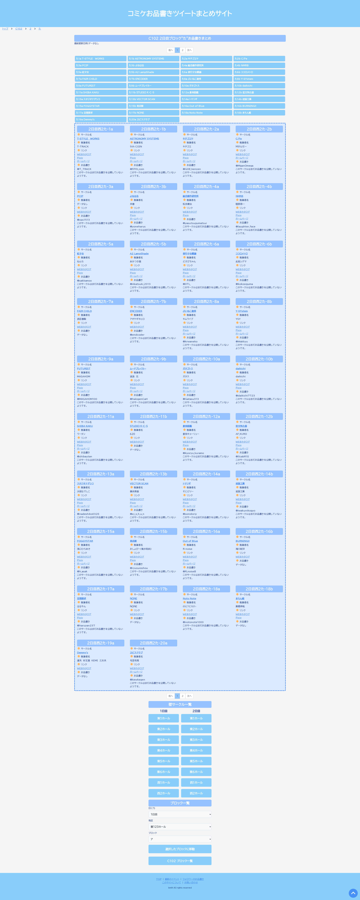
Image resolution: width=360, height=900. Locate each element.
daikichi (241, 368)
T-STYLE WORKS (88, 139)
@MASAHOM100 (87, 399)
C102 (18, 29)
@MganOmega (244, 166)
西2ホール (163, 793)
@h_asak (82, 571)
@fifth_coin (137, 169)
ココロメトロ (242, 253)
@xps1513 (83, 220)
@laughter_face (245, 226)
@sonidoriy (190, 514)
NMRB (239, 196)
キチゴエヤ (188, 139)
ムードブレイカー (138, 368)
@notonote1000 (193, 622)
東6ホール (163, 771)
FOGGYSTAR (85, 541)
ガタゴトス (188, 368)
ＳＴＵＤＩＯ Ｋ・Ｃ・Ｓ (139, 426)
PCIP (80, 196)
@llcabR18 (242, 456)
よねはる (134, 196)
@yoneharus (138, 226)
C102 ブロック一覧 (180, 860)
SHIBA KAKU (85, 426)
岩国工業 (240, 483)
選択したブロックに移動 (180, 849)
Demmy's (82, 652)
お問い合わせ (191, 882)
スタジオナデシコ (85, 483)
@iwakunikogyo (245, 510)
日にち (151, 808)
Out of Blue (190, 541)
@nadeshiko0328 (88, 514)
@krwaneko (190, 341)
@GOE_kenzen (192, 169)
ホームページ (83, 161)
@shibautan (84, 456)
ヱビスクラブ (136, 652)
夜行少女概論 (189, 253)
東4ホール (163, 750)
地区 (150, 820)
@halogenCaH (139, 399)
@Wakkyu (242, 341)
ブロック (152, 833)
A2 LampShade (139, 253)
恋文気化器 (241, 426)
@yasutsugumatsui (195, 223)
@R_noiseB (189, 571)
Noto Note (189, 598)
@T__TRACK (84, 169)
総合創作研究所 (191, 196)
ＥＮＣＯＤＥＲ (136, 311)
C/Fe (239, 139)
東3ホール (163, 739)
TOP (159, 879)
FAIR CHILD (84, 311)
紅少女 (80, 253)
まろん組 (240, 598)
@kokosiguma (244, 284)
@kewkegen (137, 680)
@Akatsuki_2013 (140, 284)
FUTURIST (83, 368)
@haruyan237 (86, 625)
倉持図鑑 (187, 426)
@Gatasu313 (191, 399)
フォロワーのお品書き (193, 879)
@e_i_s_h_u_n (137, 514)
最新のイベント (172, 879)
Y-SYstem (242, 311)
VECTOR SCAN (139, 483)
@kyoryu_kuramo (193, 453)
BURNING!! (242, 541)
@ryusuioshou (139, 568)
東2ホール (163, 729)
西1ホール (163, 782)
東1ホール (163, 718)
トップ (5, 29)
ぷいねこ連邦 (189, 311)
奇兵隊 (133, 541)
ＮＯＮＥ (133, 598)
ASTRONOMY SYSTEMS (144, 139)
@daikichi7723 (245, 395)
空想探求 (81, 598)
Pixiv (80, 158)
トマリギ (187, 483)
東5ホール (163, 761)
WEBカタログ (84, 154)
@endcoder (137, 335)
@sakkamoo (84, 281)
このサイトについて (171, 882)
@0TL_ (187, 284)
